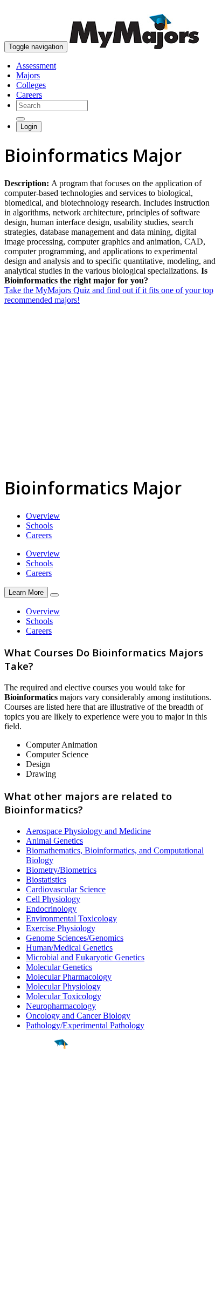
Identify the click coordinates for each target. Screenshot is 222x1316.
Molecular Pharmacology (69, 976)
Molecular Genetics (59, 967)
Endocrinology (51, 908)
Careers (29, 94)
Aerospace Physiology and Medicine (88, 831)
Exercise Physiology (60, 928)
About (17, 1167)
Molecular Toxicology (63, 996)
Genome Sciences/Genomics (74, 937)
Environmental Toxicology (71, 918)
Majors (28, 75)
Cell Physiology (53, 899)
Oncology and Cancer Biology (78, 1015)
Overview (43, 515)
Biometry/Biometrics (61, 869)
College (33, 1104)
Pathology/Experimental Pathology (85, 1025)
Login (28, 127)
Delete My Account (37, 1228)
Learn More (26, 592)
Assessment (36, 65)
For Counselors (30, 1199)
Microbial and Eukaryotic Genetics (85, 957)
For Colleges (26, 1208)
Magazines (22, 1218)
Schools (39, 525)
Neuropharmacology (61, 1005)
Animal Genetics (54, 840)
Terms (14, 1302)
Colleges (31, 85)
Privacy (44, 1302)
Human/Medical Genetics (69, 947)
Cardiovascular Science (66, 889)
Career (31, 1128)
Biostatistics (46, 879)
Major (29, 1081)
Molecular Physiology (63, 986)
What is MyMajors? (38, 1189)
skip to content (196, 8)
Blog (12, 1238)
